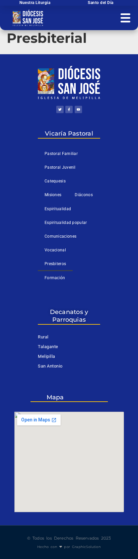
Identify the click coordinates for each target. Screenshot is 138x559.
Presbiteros (55, 263)
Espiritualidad (58, 209)
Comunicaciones (60, 236)
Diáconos (83, 194)
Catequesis (55, 181)
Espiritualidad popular (66, 222)
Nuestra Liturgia (34, 2)
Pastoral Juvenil (60, 167)
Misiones (53, 194)
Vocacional (55, 250)
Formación (55, 277)
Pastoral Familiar (61, 153)
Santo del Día (101, 2)
